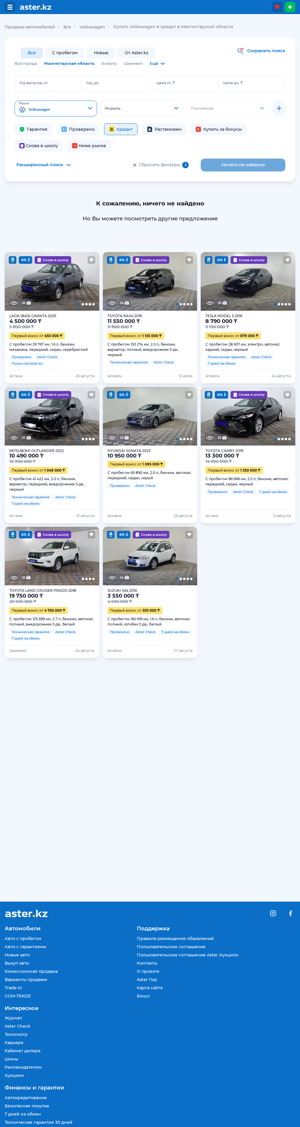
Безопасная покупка (27, 1106)
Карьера (14, 1042)
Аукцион (14, 1075)
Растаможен (168, 129)
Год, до (92, 83)
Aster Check (17, 1026)
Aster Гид (147, 979)
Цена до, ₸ (233, 83)
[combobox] (56, 108)
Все (32, 52)
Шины (11, 1059)
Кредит (125, 129)
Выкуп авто (17, 963)
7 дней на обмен (23, 1114)
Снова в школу (42, 145)
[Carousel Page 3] (52, 281)
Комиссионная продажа (31, 971)
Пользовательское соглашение (171, 946)
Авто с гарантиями (25, 946)
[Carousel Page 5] (89, 281)
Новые (101, 52)
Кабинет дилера (22, 1050)
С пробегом (65, 52)
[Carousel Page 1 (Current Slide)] (14, 281)
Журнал (13, 1018)
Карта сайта (150, 987)
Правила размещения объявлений (175, 938)
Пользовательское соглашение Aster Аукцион (187, 955)
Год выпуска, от (33, 83)
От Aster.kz (136, 52)
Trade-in (13, 987)
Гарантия (37, 129)
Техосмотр (16, 1034)
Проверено (82, 129)
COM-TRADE (18, 996)
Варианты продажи (26, 979)
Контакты (147, 963)
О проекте (148, 971)
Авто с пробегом (23, 938)
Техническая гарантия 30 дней (38, 1122)
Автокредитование (26, 1097)
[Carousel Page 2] (33, 281)
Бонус (143, 996)
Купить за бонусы (222, 129)
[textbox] (56, 108)
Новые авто (17, 955)
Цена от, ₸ (165, 83)
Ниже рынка (92, 145)
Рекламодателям (23, 1067)
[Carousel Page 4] (71, 281)
